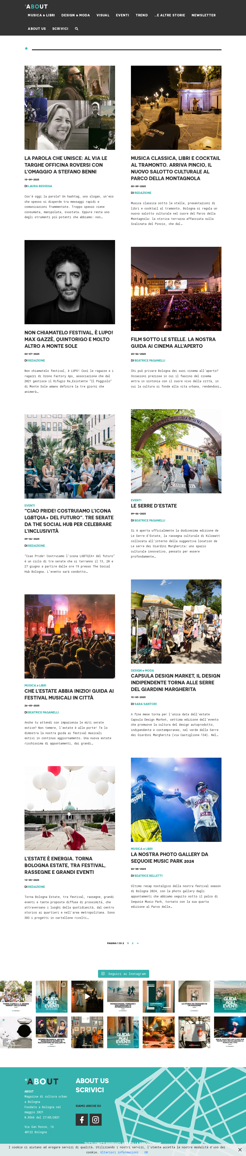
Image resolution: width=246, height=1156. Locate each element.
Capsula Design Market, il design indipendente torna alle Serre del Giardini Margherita (175, 682)
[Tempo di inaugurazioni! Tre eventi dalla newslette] (52, 997)
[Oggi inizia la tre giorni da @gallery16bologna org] (52, 1032)
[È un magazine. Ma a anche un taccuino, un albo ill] (194, 997)
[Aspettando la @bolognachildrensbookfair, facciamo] (230, 997)
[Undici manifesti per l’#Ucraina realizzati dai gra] (16, 1032)
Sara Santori (146, 703)
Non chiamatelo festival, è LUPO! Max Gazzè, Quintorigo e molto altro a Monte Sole (69, 339)
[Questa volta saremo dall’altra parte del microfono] (87, 1032)
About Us (92, 1080)
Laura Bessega (40, 186)
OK (146, 1152)
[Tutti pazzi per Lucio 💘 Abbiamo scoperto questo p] (194, 1032)
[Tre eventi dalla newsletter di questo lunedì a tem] (123, 1032)
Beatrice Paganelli (150, 360)
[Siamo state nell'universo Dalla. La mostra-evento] (159, 1032)
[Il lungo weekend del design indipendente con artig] (16, 997)
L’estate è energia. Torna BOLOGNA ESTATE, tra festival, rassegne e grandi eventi (65, 865)
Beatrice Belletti (148, 875)
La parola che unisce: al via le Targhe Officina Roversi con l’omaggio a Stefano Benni (66, 164)
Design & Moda (142, 670)
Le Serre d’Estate (154, 505)
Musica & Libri (35, 685)
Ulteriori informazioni (119, 1152)
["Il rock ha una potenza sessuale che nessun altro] (159, 997)
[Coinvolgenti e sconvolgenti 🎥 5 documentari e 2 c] (123, 997)
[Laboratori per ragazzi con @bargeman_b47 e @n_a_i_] (230, 1032)
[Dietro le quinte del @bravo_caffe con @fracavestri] (87, 997)
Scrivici (90, 1089)
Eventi (30, 505)
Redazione (143, 192)
